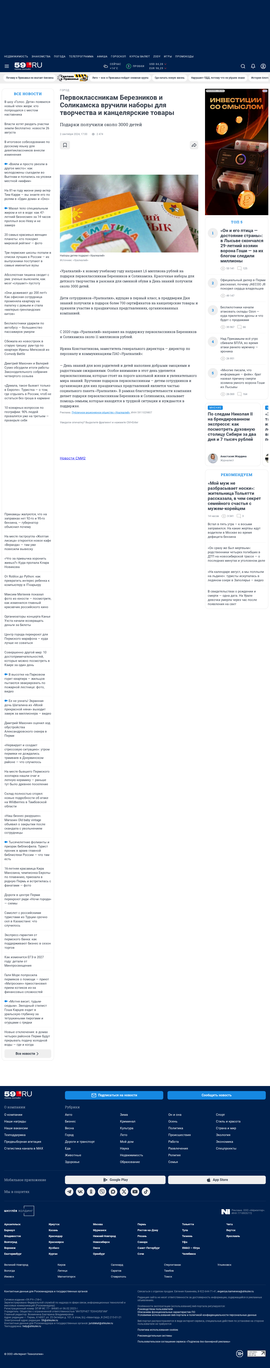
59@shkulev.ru (49, 1320)
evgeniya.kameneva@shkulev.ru (235, 1291)
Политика (175, 1128)
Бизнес (70, 1121)
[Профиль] (263, 66)
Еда (67, 1148)
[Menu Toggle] (7, 66)
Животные (73, 1155)
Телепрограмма (81, 56)
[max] (113, 1191)
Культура (126, 1128)
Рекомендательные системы (155, 1335)
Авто (68, 1115)
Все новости (28, 93)
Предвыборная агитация (22, 1142)
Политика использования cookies (158, 1329)
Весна (69, 1128)
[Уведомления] (253, 66)
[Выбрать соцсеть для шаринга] (194, 145)
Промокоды (184, 56)
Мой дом (127, 1142)
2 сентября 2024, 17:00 (73, 134)
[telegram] (69, 1191)
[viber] (102, 1191)
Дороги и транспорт (80, 1142)
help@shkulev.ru (32, 1326)
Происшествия (179, 1135)
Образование (130, 1162)
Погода (60, 56)
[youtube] (135, 1191)
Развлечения (178, 1148)
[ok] (91, 1191)
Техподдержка (15, 1135)
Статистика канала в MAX (23, 1148)
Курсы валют (140, 56)
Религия (174, 1155)
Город (69, 1135)
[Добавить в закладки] (65, 145)
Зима (124, 1115)
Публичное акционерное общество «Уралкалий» (101, 412)
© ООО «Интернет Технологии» (23, 1354)
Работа (173, 1142)
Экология (223, 1135)
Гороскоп (118, 56)
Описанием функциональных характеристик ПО (166, 1312)
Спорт (220, 1115)
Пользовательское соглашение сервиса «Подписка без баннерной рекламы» (184, 1341)
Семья (173, 1162)
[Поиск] (243, 66)
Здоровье (72, 1162)
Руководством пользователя (155, 1309)
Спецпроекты (226, 1148)
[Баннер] (72, 77)
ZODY (157, 56)
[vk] (80, 1191)
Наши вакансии (16, 1128)
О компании (13, 1115)
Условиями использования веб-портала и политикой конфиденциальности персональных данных (197, 1315)
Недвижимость (16, 56)
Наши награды (15, 1121)
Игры (168, 56)
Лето (123, 1135)
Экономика (224, 1142)
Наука (124, 1148)
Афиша (102, 56)
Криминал (127, 1121)
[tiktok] (146, 1191)
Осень (172, 1121)
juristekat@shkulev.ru (101, 1323)
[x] (124, 1191)
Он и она (174, 1115)
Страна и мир (226, 1128)
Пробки (136, 66)
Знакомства (41, 56)
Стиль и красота (228, 1121)
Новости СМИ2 (73, 458)
